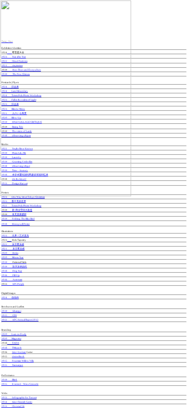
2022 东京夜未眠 (12, 244)
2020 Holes (9, 252)
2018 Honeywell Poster (15, 223)
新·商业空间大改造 (16, 209)
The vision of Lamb (16, 131)
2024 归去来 (10, 86)
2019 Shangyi (11, 310)
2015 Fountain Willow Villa (17, 360)
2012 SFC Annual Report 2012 (20, 319)
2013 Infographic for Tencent (19, 397)
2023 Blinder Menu (13, 108)
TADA (13, 342)
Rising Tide (12, 126)
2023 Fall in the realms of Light (18, 99)
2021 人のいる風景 (14, 113)
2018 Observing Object (15, 165)
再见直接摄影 (14, 214)
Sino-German (19, 351)
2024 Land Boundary (14, 90)
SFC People (12, 283)
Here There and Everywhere (21, 69)
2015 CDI (9, 315)
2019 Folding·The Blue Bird (18, 218)
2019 (14, 262)
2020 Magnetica (11, 338)
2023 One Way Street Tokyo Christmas (23, 196)
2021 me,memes (12, 65)
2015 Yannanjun (12, 365)
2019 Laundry (11, 157)
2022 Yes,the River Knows (17, 148)
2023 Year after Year (13, 56)
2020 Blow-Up (11, 117)
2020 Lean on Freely (14, 334)
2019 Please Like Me (13, 152)
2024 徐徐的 (10, 297)
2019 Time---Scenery (14, 170)
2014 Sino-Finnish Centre (16, 401)
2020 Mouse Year (12, 257)
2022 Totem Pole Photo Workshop (21, 205)
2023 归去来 (10, 103)
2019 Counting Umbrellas (16, 161)
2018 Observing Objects (16, 135)
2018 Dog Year (11, 270)
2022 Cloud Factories (14, 60)
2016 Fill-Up (10, 275)
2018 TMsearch (11, 347)
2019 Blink (9, 379)
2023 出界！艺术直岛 (15, 235)
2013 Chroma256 (13, 406)
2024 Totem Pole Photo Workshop (21, 95)
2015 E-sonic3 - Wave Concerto (20, 383)
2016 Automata (11, 279)
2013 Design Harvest (14, 183)
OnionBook (18, 356)
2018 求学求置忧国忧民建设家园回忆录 (24, 174)
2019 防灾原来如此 (14, 266)
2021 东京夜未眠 (13, 248)
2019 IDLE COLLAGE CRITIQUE (21, 121)
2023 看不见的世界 (13, 201)
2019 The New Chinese (15, 74)
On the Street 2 (19, 178)
